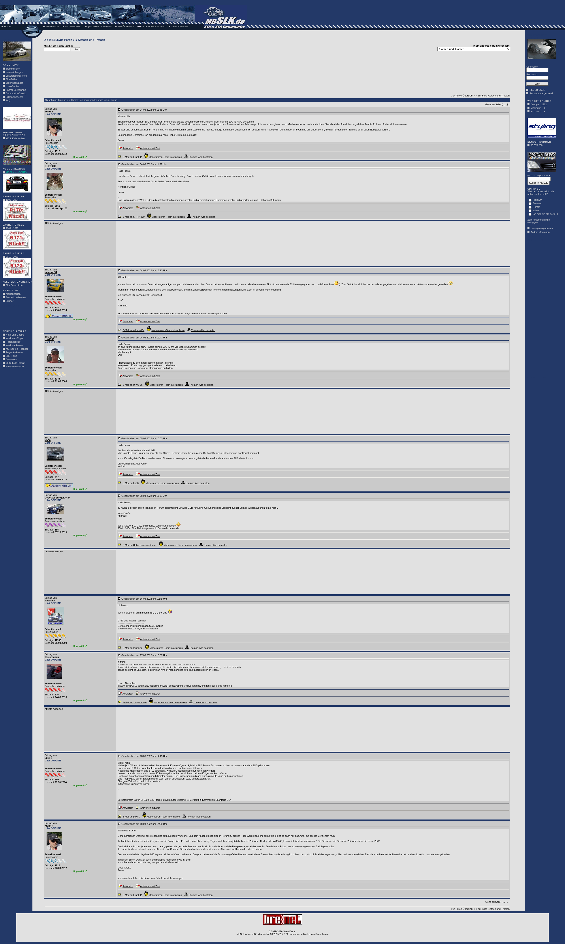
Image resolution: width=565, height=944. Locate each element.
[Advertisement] (16, 317)
